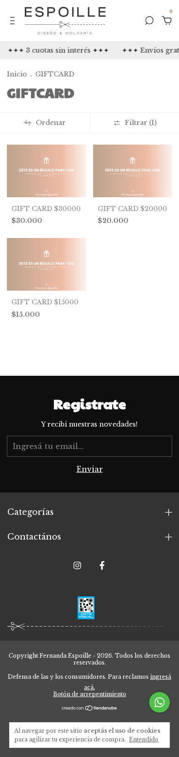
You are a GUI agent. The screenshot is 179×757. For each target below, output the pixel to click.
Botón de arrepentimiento (89, 694)
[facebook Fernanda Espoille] (102, 565)
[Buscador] (149, 21)
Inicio (17, 74)
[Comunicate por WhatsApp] (159, 702)
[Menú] (14, 21)
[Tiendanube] (89, 708)
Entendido (143, 739)
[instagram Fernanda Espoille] (77, 565)
